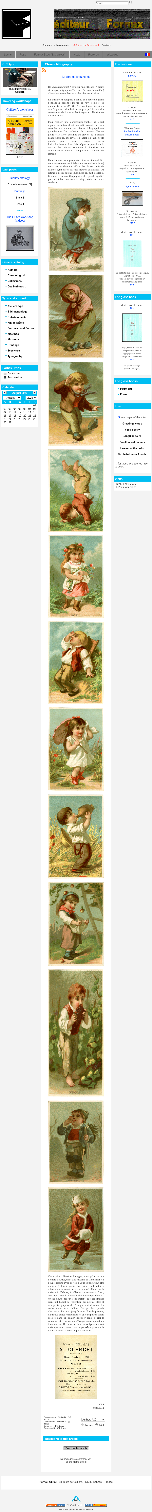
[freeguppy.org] (56, 1505)
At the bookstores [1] (20, 184)
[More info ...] (96, 1505)
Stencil (20, 197)
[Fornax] (16, 38)
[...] (102, 38)
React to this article (76, 1448)
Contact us (13, 373)
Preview (89, 1425)
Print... (101, 1425)
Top (76, 1499)
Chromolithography (58, 64)
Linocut (20, 204)
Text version (14, 377)
